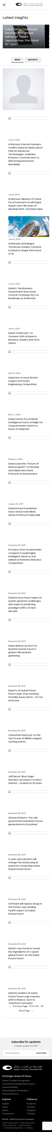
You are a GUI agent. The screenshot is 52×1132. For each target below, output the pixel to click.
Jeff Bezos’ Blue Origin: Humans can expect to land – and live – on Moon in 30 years (25, 779)
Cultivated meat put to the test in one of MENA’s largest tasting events (25, 738)
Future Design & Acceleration (15, 1091)
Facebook (31, 1104)
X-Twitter (31, 1114)
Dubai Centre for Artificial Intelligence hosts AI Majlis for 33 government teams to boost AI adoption (25, 424)
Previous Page (18, 1006)
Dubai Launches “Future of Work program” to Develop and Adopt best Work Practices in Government (23, 468)
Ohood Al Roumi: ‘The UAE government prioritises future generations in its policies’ (25, 821)
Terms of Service (9, 1125)
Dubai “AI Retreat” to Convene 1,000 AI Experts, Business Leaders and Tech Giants (23, 338)
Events (5, 1110)
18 (42, 1006)
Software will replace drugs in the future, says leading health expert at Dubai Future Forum (25, 908)
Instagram (31, 1110)
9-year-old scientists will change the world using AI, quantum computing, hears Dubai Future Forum (24, 864)
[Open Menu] (4, 5)
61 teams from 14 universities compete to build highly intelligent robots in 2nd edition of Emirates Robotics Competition (25, 556)
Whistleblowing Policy (14, 1128)
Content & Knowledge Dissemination (18, 1084)
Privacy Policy (25, 1125)
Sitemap (29, 1128)
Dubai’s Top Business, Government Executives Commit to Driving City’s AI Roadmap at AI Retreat (23, 293)
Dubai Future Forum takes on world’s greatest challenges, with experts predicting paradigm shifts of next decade (25, 604)
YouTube (31, 1107)
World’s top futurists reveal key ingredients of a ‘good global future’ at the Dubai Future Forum (24, 953)
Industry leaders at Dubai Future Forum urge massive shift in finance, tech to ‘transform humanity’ (24, 998)
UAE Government (28, 1123)
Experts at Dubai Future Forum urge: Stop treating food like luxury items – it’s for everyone (25, 695)
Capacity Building (10, 1087)
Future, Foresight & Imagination (16, 1081)
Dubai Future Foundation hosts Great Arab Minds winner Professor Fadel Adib (24, 511)
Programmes (8, 1114)
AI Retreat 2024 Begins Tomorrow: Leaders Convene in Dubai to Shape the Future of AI (24, 248)
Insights (5, 1104)
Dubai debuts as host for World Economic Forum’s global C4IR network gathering (22, 650)
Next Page (26, 1011)
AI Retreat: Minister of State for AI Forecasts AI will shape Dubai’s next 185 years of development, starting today (25, 204)
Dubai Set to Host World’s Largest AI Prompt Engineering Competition (23, 381)
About (5, 1107)
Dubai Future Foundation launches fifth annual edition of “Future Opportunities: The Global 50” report (22, 37)
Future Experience (10, 1094)
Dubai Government (9, 1123)
